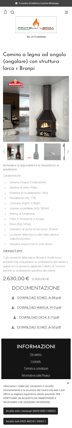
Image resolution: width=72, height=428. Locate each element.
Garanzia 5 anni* (13, 250)
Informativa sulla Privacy (36, 375)
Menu (66, 12)
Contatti (36, 361)
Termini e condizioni (36, 368)
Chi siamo (36, 354)
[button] (12, 12)
